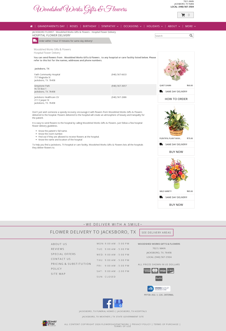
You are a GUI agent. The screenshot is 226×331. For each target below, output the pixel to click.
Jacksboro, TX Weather (96, 316)
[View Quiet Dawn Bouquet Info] (176, 68)
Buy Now (176, 152)
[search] (191, 35)
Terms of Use (122, 326)
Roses (74, 26)
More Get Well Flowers (171, 49)
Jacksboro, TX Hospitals (132, 311)
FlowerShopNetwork (115, 324)
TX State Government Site (128, 316)
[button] (185, 15)
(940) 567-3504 (186, 6)
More (189, 26)
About (172, 26)
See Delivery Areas (156, 232)
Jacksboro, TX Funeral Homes (97, 311)
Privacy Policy (141, 324)
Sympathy (108, 26)
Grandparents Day (51, 26)
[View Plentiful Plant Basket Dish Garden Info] (176, 120)
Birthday (89, 26)
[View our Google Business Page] (118, 307)
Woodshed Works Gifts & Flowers (80, 9)
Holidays (153, 26)
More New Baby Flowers (171, 213)
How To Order (176, 99)
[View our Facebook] (108, 307)
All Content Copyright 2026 (82, 324)
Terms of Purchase (166, 324)
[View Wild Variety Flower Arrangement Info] (176, 173)
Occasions (131, 26)
